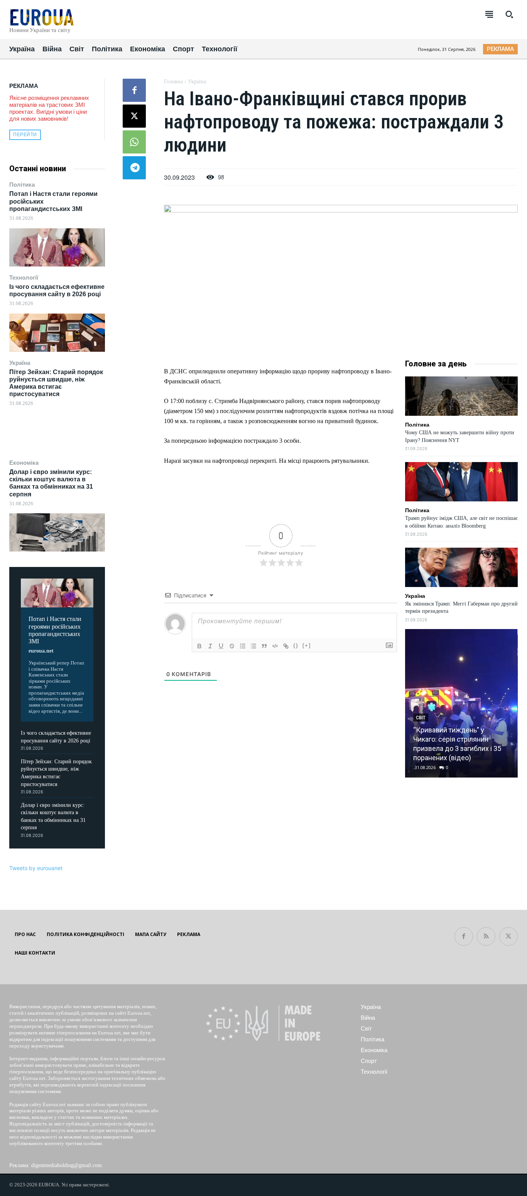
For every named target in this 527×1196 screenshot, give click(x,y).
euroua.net (41, 651)
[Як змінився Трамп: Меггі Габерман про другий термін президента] (461, 567)
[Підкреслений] (221, 646)
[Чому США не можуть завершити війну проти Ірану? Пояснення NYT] (461, 396)
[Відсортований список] (242, 646)
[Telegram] (134, 167)
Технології (23, 277)
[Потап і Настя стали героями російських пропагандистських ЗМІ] (57, 247)
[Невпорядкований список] (253, 646)
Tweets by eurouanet (35, 868)
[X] (134, 116)
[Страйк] (231, 646)
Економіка (24, 462)
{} (296, 645)
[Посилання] (285, 646)
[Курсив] (210, 646)
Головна (173, 81)
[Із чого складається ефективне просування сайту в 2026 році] (57, 333)
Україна (19, 362)
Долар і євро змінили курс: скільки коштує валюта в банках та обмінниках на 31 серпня (51, 483)
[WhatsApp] (134, 142)
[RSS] (486, 936)
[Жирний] (199, 646)
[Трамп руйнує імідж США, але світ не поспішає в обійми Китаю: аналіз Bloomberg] (461, 481)
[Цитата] (264, 646)
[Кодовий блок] (275, 646)
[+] (306, 645)
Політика (22, 184)
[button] (509, 14)
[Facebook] (134, 90)
